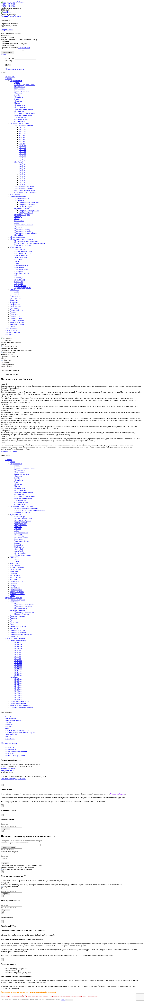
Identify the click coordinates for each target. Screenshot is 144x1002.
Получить (5, 863)
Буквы (16, 99)
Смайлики (18, 93)
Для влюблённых (16, 310)
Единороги (18, 271)
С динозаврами (20, 107)
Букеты (17, 83)
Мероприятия (15, 296)
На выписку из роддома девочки (26, 241)
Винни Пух (18, 278)
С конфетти (18, 97)
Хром (16, 294)
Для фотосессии (16, 318)
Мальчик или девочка (22, 245)
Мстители (18, 259)
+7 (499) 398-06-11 (8, 4)
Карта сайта (10, 739)
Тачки (16, 263)
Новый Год (18, 235)
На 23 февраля (15, 306)
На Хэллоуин (15, 304)
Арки (16, 223)
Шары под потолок (21, 91)
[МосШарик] (6, 12)
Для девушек (15, 316)
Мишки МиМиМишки (23, 251)
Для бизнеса (19, 200)
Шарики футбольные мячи (24, 113)
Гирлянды (18, 217)
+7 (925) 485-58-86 (8, 6)
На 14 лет (22, 154)
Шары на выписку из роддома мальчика (29, 243)
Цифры (17, 103)
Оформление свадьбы (22, 231)
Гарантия (8, 724)
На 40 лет (22, 172)
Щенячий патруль (21, 265)
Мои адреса (9, 753)
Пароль (8, 61)
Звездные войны (20, 257)
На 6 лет (22, 137)
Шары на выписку (12, 330)
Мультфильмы (15, 247)
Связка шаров (19, 121)
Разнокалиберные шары (23, 225)
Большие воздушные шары (24, 85)
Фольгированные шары (23, 115)
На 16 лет (22, 158)
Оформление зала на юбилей (25, 233)
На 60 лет (22, 180)
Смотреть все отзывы (9, 451)
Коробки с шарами (17, 320)
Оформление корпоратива (29, 202)
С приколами (19, 89)
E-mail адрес (10, 58)
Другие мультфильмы (22, 288)
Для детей (14, 312)
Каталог (8, 79)
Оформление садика (22, 215)
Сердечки (18, 101)
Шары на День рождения (19, 123)
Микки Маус (19, 267)
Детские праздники (21, 198)
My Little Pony (19, 280)
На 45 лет (22, 174)
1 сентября (14, 300)
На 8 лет (22, 142)
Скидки (8, 716)
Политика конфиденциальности (13, 779)
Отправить (5, 829)
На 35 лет (22, 170)
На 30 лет (22, 168)
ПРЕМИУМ (14, 290)
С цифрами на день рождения (25, 192)
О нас (7, 728)
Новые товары (11, 718)
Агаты (16, 292)
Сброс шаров (19, 221)
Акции (12, 462)
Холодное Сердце (21, 269)
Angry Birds (18, 284)
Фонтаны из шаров (17, 324)
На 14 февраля (15, 298)
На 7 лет (22, 140)
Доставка (8, 722)
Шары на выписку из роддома (21, 239)
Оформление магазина (27, 204)
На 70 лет (22, 184)
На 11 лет (22, 148)
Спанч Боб (18, 282)
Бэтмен (17, 276)
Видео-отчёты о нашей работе (16, 730)
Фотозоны (18, 227)
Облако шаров (19, 87)
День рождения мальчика (24, 186)
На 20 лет (22, 164)
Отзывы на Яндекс (117, 794)
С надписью (19, 111)
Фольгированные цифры (24, 109)
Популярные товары (13, 720)
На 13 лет (22, 152)
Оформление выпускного (29, 211)
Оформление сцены (22, 229)
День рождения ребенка (23, 125)
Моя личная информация (15, 755)
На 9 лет (22, 144)
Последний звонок (26, 213)
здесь (63, 1000)
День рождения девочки (23, 188)
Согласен (69, 1000)
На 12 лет (22, 150)
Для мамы (14, 302)
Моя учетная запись (9, 743)
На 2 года (22, 129)
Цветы (12, 326)
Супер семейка (20, 286)
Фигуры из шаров (17, 322)
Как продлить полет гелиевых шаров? (20, 732)
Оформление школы (22, 209)
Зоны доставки (11, 735)
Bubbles (17, 95)
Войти (3, 54)
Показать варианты (8, 847)
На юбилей (18, 162)
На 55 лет (22, 178)
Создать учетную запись (14, 69)
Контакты (9, 334)
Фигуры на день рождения (24, 190)
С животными (19, 105)
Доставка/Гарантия (13, 332)
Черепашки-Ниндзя (21, 273)
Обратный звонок (8, 52)
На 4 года (22, 133)
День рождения (11, 328)
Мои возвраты (10, 749)
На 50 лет (22, 176)
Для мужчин (14, 314)
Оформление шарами (18, 196)
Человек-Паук (19, 249)
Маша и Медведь (20, 255)
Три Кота (17, 261)
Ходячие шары (20, 117)
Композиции (15, 194)
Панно (16, 219)
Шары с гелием (16, 81)
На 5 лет (22, 135)
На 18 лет (22, 160)
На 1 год (22, 127)
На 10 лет (22, 146)
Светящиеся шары (21, 119)
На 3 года (22, 131)
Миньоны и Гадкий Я (22, 253)
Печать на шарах (25, 207)
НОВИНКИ (10, 77)
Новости (8, 737)
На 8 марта (14, 308)
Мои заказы (9, 747)
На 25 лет (22, 166)
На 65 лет (22, 182)
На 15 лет (22, 156)
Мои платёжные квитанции (16, 751)
